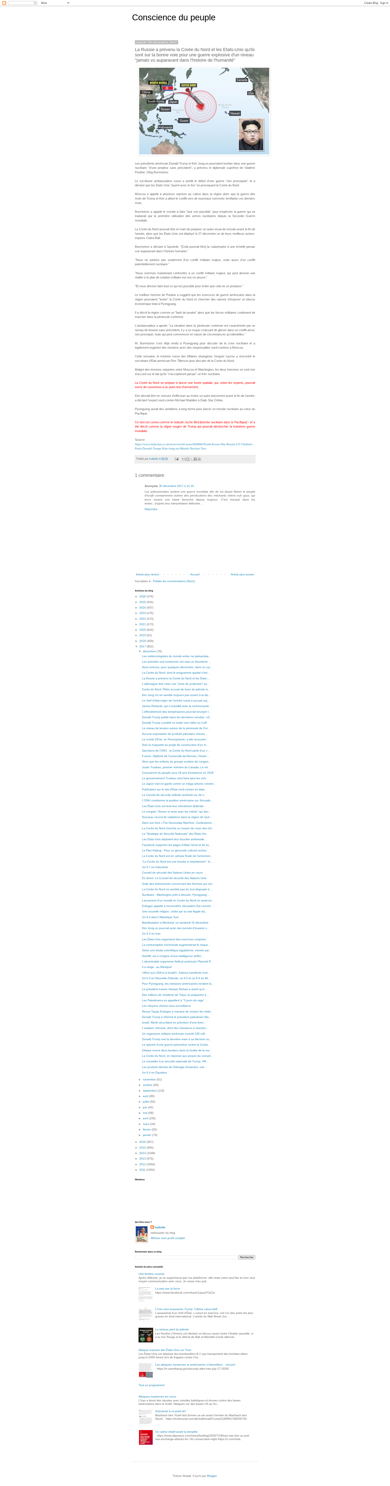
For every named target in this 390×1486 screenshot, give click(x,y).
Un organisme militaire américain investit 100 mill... (174, 1033)
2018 (143, 641)
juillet (146, 1101)
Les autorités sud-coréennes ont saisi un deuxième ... (176, 661)
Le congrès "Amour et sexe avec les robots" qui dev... (176, 811)
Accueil (194, 574)
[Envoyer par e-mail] (184, 459)
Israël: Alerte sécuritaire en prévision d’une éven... (174, 1022)
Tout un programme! (152, 1385)
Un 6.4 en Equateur (154, 1072)
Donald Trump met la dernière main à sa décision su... (177, 1039)
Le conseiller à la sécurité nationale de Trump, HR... (175, 1061)
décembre (150, 651)
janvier (147, 1135)
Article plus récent (147, 574)
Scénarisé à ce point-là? (170, 1411)
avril (146, 1118)
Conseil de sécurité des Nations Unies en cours (172, 872)
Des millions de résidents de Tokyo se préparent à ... (175, 994)
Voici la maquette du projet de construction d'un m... (175, 744)
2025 (143, 602)
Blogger (212, 1475)
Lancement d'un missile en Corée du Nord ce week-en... (178, 900)
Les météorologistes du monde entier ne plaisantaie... (176, 656)
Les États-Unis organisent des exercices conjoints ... (175, 939)
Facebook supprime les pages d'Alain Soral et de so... (176, 845)
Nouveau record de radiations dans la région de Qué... (177, 817)
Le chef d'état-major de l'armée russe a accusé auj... (176, 700)
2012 (143, 1164)
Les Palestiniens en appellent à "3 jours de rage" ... (175, 1000)
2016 (143, 1141)
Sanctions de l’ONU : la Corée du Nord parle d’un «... (176, 750)
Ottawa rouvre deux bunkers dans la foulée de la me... (177, 1050)
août (146, 1096)
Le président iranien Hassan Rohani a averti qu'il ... (175, 989)
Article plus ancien (242, 574)
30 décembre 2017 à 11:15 (176, 486)
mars (146, 1124)
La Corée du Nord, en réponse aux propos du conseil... (177, 1055)
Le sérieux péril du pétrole (172, 1329)
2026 (143, 596)
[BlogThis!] (188, 459)
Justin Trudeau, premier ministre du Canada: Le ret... (176, 767)
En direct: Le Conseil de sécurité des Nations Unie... (175, 878)
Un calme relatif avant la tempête (176, 1431)
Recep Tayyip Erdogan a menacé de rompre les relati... (177, 1011)
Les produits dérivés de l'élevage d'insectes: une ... (175, 1067)
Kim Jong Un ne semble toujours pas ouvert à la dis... (176, 695)
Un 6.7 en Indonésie (155, 867)
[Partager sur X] (192, 459)
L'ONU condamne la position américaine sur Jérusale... (177, 800)
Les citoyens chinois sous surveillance (166, 1005)
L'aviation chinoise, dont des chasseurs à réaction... (175, 1028)
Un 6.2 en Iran (151, 933)
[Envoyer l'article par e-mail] (176, 458)
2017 (143, 646)
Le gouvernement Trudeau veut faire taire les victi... (175, 778)
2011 (142, 1169)
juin (145, 1107)
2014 (143, 1153)
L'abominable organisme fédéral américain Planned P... (177, 961)
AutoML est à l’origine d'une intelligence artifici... (173, 956)
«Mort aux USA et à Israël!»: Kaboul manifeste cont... (176, 972)
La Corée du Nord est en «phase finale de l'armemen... (177, 856)
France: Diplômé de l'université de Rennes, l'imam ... (176, 756)
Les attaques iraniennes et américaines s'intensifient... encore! (195, 1364)
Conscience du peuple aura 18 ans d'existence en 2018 (177, 772)
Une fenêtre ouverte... (153, 1273)
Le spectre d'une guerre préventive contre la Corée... (176, 1044)
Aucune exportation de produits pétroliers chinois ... (175, 733)
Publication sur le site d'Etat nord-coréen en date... (174, 789)
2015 (143, 1147)
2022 (143, 618)
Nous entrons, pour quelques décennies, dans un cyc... (177, 667)
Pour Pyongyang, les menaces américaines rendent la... (178, 983)
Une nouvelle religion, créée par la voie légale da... (174, 911)
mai (145, 1112)
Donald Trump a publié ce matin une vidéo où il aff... (175, 722)
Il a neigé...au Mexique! (157, 967)
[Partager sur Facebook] (195, 459)
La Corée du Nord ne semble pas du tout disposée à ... (177, 889)
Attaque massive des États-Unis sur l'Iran (165, 1350)
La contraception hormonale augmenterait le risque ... (176, 944)
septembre (150, 1090)
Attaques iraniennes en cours (157, 1396)
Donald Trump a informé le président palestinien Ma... (176, 1017)
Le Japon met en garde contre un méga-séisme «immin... (179, 783)
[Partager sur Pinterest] (199, 459)
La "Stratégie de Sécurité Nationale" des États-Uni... (175, 833)
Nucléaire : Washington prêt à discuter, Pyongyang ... (176, 894)
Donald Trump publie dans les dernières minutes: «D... (177, 717)
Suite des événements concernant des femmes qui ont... (178, 883)
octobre (148, 1085)
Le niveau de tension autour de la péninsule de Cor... (176, 728)
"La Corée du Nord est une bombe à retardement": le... (177, 861)
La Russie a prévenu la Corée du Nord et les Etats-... (176, 678)
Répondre (151, 509)
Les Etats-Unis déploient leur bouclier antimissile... (174, 839)
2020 (143, 629)
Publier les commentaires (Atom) (174, 581)
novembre (150, 1079)
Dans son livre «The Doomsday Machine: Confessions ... (178, 822)
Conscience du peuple (174, 17)
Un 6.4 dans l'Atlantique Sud (160, 917)
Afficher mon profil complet (168, 1238)
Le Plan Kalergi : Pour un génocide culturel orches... (175, 850)
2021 (143, 624)
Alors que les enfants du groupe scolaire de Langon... (176, 761)
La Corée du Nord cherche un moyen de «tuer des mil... (178, 828)
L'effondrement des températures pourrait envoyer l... (176, 711)
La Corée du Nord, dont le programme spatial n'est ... (176, 672)
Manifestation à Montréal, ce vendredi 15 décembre (175, 922)
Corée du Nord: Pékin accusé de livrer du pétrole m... (176, 689)
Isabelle (160, 1227)
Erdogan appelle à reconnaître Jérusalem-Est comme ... (178, 906)
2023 (143, 613)
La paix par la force (167, 1288)
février (147, 1129)
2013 (143, 1158)
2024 (143, 607)
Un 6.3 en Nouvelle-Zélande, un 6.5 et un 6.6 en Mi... (176, 978)
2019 (143, 635)
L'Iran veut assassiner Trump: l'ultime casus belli (186, 1309)
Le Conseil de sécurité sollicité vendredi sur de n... (174, 794)
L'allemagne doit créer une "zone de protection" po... (176, 683)
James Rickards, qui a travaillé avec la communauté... (176, 706)
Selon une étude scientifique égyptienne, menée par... (176, 950)
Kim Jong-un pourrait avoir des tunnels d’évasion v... (175, 928)
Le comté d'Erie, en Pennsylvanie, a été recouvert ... (175, 739)
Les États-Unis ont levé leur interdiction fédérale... (174, 806)
